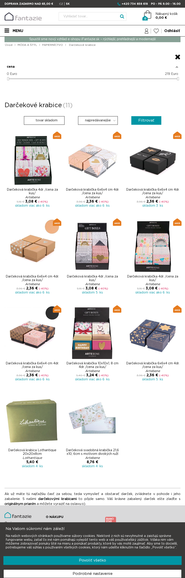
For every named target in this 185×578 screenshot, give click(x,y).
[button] (92, 68)
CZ (61, 3)
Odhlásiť (172, 31)
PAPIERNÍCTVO (52, 45)
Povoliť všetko (92, 560)
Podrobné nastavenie (93, 574)
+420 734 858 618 (135, 3)
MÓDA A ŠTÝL (27, 45)
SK (68, 3)
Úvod (8, 45)
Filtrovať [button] (146, 120)
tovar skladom (46, 120)
